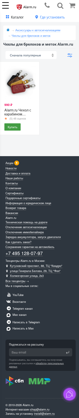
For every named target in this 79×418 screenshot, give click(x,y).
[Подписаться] (67, 352)
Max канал (19, 315)
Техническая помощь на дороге (26, 222)
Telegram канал (22, 308)
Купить (12, 127)
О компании (13, 188)
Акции (9, 163)
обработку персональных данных (36, 364)
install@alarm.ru (44, 413)
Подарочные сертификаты (22, 198)
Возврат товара (15, 208)
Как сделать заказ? (18, 242)
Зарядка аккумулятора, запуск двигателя (33, 237)
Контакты (11, 183)
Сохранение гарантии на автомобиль (29, 247)
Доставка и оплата (17, 173)
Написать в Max (23, 328)
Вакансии (11, 213)
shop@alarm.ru (39, 409)
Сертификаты (14, 193)
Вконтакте (19, 302)
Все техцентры (15, 281)
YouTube (17, 295)
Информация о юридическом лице (28, 203)
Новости (10, 168)
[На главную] (8, 30)
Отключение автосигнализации (26, 227)
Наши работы (14, 178)
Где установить (52, 17)
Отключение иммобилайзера (24, 232)
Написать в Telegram (26, 322)
